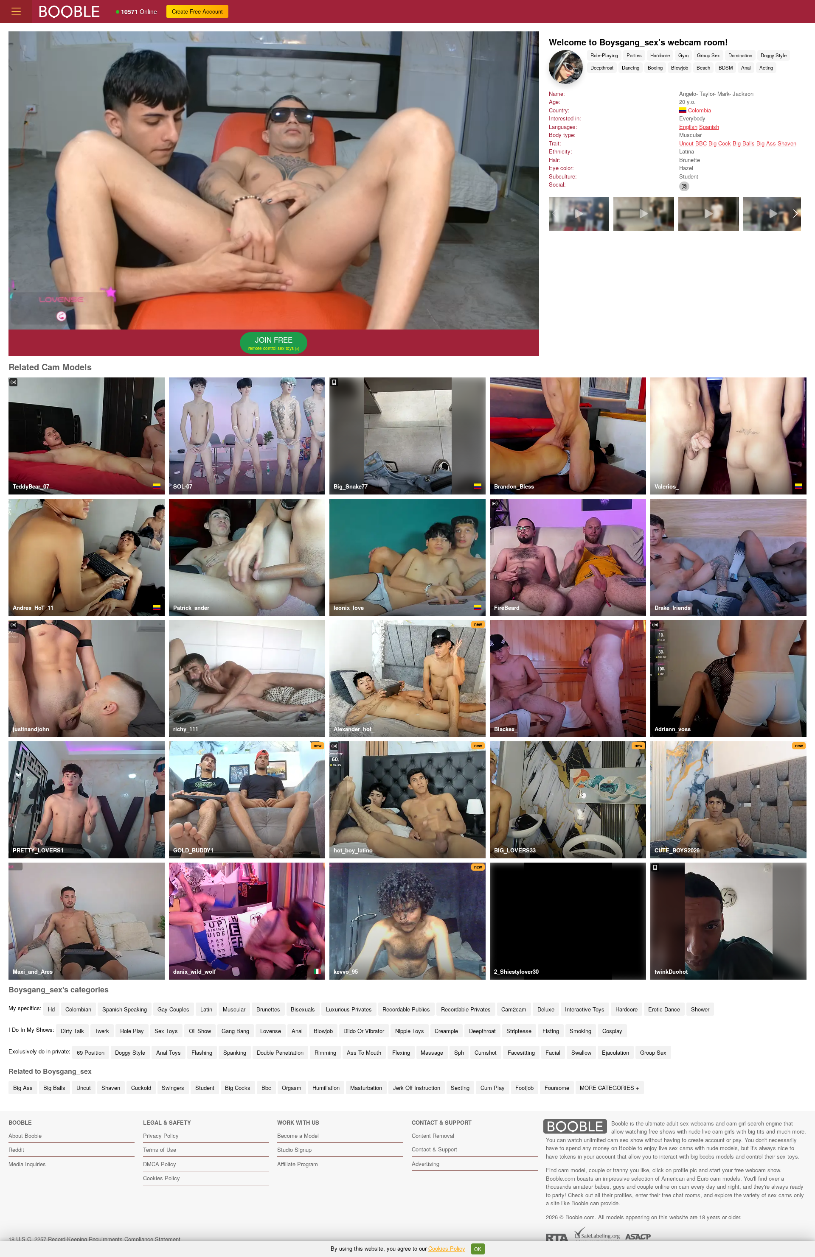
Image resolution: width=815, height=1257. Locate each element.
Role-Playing (604, 55)
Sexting (460, 1088)
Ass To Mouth (364, 1052)
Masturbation (366, 1088)
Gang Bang (235, 1031)
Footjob (524, 1088)
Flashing (201, 1052)
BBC (701, 143)
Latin (206, 1009)
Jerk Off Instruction (416, 1088)
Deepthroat (601, 67)
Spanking (234, 1052)
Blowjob (679, 67)
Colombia (698, 110)
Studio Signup (294, 1149)
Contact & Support (434, 1149)
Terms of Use (159, 1149)
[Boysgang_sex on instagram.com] (684, 186)
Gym (683, 55)
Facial (552, 1052)
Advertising (425, 1163)
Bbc (266, 1088)
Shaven (787, 143)
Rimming (325, 1052)
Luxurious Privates (349, 1009)
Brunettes (268, 1009)
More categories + (609, 1088)
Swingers (173, 1088)
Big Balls (744, 143)
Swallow (581, 1052)
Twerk (102, 1031)
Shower (700, 1009)
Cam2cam (513, 1009)
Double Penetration (280, 1052)
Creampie (446, 1031)
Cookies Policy (161, 1178)
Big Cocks (237, 1088)
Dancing (630, 67)
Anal (746, 67)
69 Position (90, 1052)
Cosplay (612, 1031)
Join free (271, 342)
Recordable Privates (466, 1009)
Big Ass (766, 143)
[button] (795, 213)
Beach (703, 67)
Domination (740, 55)
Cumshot (486, 1052)
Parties (634, 55)
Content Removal (433, 1135)
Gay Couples (173, 1009)
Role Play (132, 1031)
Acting (766, 67)
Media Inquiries (27, 1164)
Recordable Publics (406, 1009)
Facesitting (521, 1052)
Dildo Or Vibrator (363, 1031)
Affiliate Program (297, 1164)
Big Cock (719, 143)
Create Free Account (197, 11)
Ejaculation (615, 1052)
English (688, 127)
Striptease (518, 1031)
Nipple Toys (409, 1031)
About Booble (25, 1135)
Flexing (401, 1052)
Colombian (78, 1009)
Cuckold (141, 1088)
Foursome (557, 1088)
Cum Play (493, 1088)
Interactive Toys (584, 1009)
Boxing (655, 67)
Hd (51, 1009)
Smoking (580, 1031)
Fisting (550, 1031)
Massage (432, 1052)
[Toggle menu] (16, 11)
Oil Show (200, 1031)
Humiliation (326, 1088)
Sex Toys (166, 1031)
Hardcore (660, 55)
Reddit (16, 1149)
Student (204, 1088)
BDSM (726, 67)
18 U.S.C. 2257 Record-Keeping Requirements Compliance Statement (94, 1239)
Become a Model (298, 1135)
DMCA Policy (159, 1164)
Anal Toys (168, 1052)
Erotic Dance (664, 1009)
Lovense (270, 1031)
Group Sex (708, 55)
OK (477, 1249)
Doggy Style (774, 55)
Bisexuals (303, 1009)
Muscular (234, 1009)
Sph (459, 1052)
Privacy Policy (161, 1135)
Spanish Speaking (124, 1009)
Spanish (709, 127)
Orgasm (291, 1088)
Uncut (686, 143)
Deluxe (545, 1009)
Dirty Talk (72, 1031)
